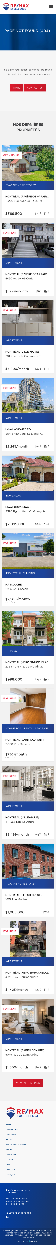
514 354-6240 (17, 1204)
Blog (8, 1165)
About (9, 1140)
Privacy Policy (21, 1235)
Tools (9, 1150)
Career (9, 1160)
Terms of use (36, 1235)
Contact (10, 1170)
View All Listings (28, 1083)
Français (10, 1175)
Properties (12, 1130)
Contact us (35, 88)
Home (16, 88)
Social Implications (16, 1145)
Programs (11, 1155)
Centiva (33, 1241)
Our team (11, 1135)
